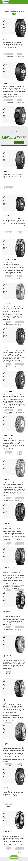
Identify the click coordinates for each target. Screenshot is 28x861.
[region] (14, 136)
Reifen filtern (14, 857)
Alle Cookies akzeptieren (19, 142)
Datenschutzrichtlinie (12, 138)
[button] (26, 2)
